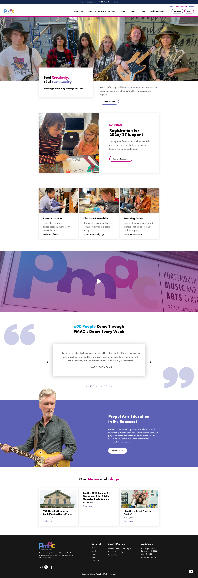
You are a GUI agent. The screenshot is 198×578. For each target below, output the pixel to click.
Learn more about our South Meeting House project (99, 2)
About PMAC (78, 11)
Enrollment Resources (157, 11)
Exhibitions (112, 11)
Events (123, 11)
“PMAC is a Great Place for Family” (138, 513)
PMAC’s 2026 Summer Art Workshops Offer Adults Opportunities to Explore (96, 496)
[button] (47, 361)
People (132, 11)
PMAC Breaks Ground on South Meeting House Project (57, 513)
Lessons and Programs (96, 11)
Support (142, 11)
